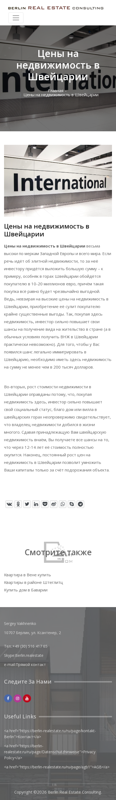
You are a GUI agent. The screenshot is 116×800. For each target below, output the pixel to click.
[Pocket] (45, 504)
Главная (55, 91)
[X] (27, 504)
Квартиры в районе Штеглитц (33, 582)
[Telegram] (80, 504)
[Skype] (71, 504)
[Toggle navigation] (15, 17)
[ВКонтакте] (9, 504)
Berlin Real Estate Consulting (74, 792)
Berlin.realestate (29, 655)
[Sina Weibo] (53, 504)
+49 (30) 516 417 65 (29, 646)
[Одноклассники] (18, 504)
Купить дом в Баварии (25, 590)
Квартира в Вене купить (27, 574)
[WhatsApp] (62, 504)
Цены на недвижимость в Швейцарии (60, 95)
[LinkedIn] (36, 504)
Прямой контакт (31, 664)
